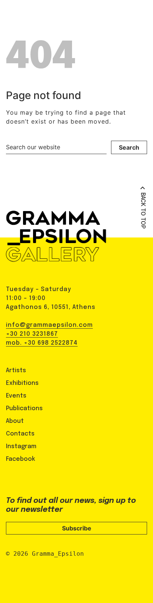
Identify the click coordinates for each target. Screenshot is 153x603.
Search (129, 147)
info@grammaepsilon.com (49, 325)
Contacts (20, 434)
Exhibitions (22, 383)
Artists (16, 370)
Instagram (21, 446)
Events (16, 396)
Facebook (20, 459)
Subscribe (76, 528)
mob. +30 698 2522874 (42, 343)
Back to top (143, 210)
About (15, 421)
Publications (24, 408)
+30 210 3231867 (32, 334)
